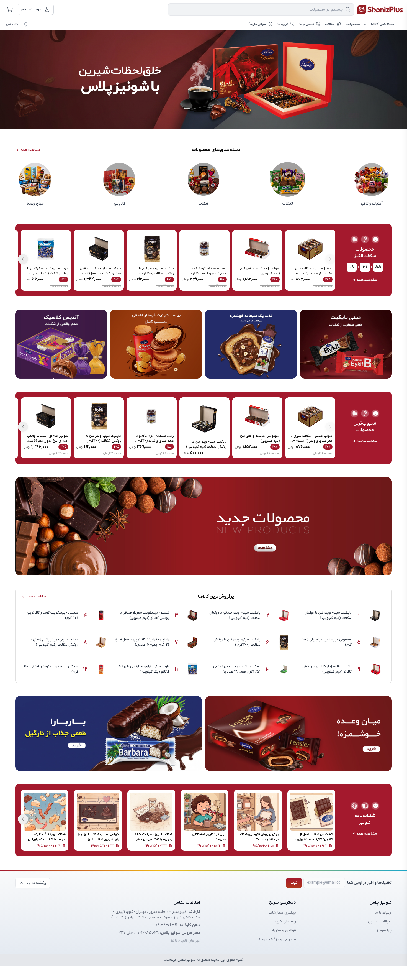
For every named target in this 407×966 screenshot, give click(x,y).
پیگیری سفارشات (282, 912)
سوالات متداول (380, 921)
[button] (23, 259)
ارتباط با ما (383, 912)
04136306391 (166, 925)
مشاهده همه (30, 150)
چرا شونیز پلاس (379, 930)
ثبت (293, 882)
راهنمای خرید (285, 921)
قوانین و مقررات (283, 930)
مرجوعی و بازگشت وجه (277, 939)
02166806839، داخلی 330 (138, 933)
